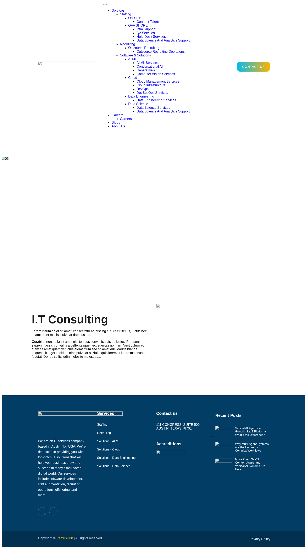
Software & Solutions (135, 55)
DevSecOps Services (152, 92)
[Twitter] (53, 511)
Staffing (125, 14)
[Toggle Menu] (105, 4)
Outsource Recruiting (143, 48)
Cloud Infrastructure (151, 85)
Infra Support (146, 29)
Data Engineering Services (156, 100)
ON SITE (135, 18)
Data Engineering (141, 96)
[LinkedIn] (42, 511)
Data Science (138, 104)
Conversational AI (150, 66)
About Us (118, 126)
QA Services (146, 33)
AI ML (132, 59)
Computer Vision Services (156, 74)
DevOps (143, 89)
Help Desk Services (151, 36)
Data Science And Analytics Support (163, 40)
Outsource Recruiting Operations (161, 51)
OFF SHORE (138, 25)
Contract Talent (148, 21)
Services (118, 10)
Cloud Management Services (158, 81)
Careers (117, 115)
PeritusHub (64, 538)
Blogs (116, 122)
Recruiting (127, 44)
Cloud (132, 77)
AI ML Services (148, 63)
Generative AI (146, 70)
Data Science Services (153, 107)
